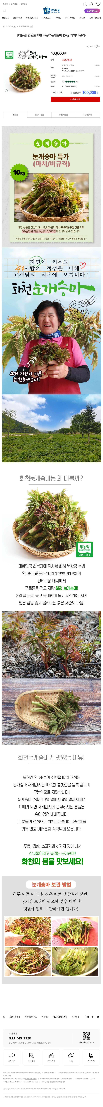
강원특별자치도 (31, 1016)
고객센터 (24, 4)
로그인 (5, 4)
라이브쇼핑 (46, 17)
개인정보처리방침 (60, 1016)
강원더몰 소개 (95, 17)
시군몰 (82, 17)
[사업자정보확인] (31, 1078)
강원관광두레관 (32, 17)
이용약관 (45, 1016)
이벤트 (58, 17)
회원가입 (14, 4)
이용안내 (75, 1016)
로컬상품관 (17, 17)
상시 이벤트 (70, 17)
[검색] (85, 4)
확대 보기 (6, 91)
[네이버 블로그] (98, 1016)
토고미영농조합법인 (68, 87)
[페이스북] (92, 1016)
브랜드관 (5, 17)
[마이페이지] (91, 4)
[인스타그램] (87, 1016)
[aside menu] (4, 10)
